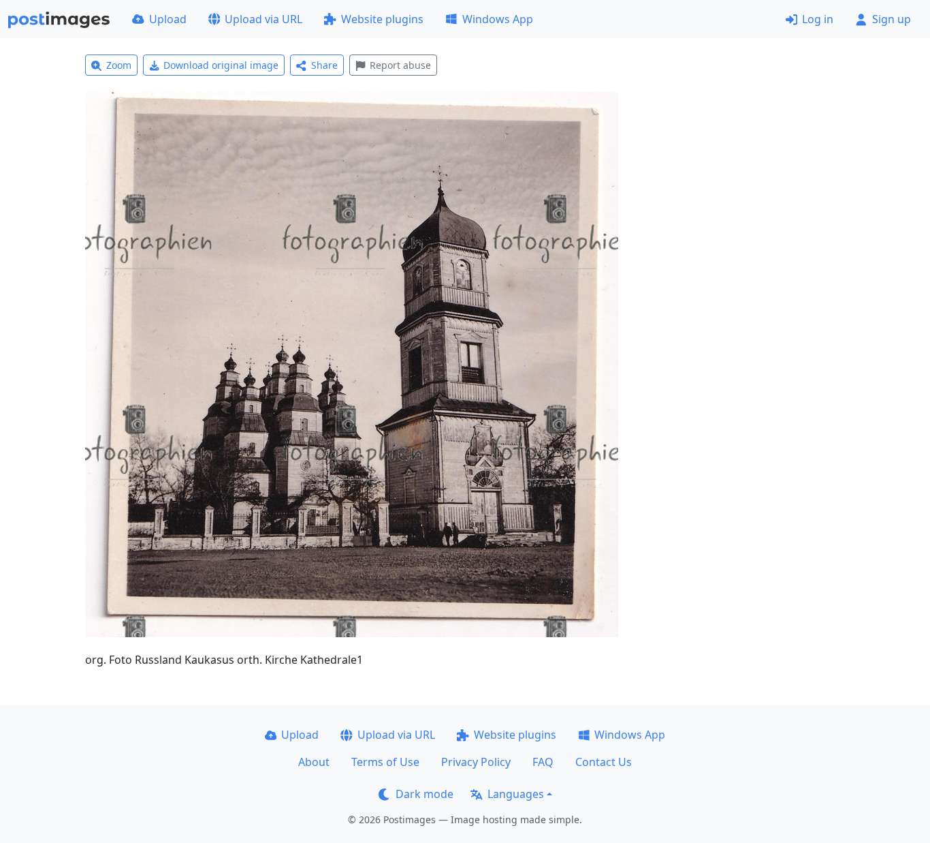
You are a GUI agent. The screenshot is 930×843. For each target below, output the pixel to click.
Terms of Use (385, 761)
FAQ (543, 761)
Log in (817, 19)
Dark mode (424, 793)
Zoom (118, 65)
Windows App (497, 19)
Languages (515, 793)
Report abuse (400, 65)
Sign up (891, 19)
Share (324, 65)
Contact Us (603, 761)
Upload (168, 19)
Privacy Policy (476, 761)
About (314, 761)
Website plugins (382, 19)
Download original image (220, 65)
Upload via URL (263, 19)
